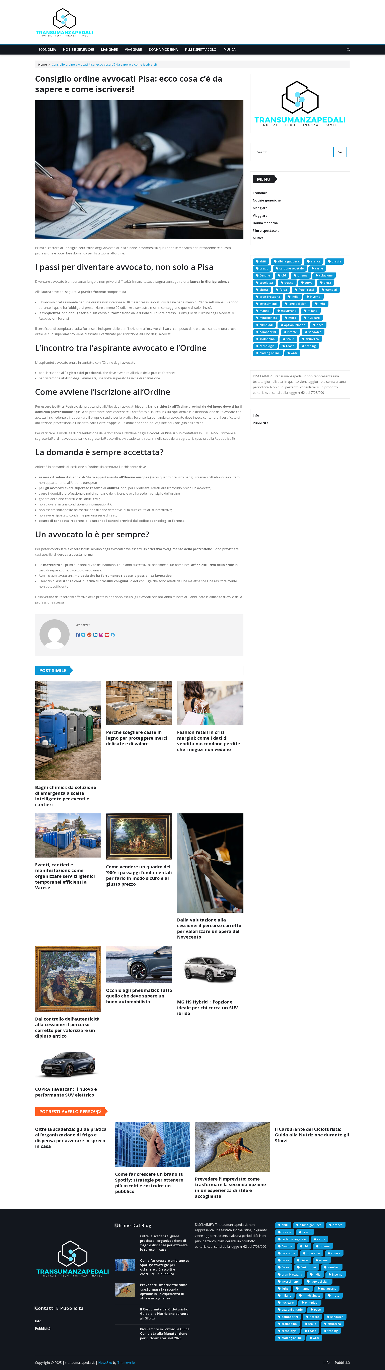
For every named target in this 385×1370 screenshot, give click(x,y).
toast (290, 346)
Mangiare (109, 49)
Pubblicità (260, 423)
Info (256, 415)
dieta (327, 283)
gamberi (331, 290)
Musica (230, 49)
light (322, 304)
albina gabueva (288, 261)
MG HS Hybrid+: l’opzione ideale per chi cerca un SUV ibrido (207, 1007)
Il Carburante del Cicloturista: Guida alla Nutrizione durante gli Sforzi (312, 1134)
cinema (302, 275)
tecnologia (267, 346)
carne (319, 268)
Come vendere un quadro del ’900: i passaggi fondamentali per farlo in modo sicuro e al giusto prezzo (139, 875)
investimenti (268, 304)
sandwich (314, 332)
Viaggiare (133, 49)
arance (315, 261)
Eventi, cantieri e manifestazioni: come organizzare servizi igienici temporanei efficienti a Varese (65, 876)
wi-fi (294, 353)
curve (308, 283)
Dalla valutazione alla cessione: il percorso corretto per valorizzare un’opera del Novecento (209, 928)
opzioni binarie (294, 325)
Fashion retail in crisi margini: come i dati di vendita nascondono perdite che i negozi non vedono (208, 740)
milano (312, 311)
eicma (263, 290)
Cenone (264, 275)
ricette (292, 332)
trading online (269, 353)
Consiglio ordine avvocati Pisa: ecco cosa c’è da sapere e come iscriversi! (104, 64)
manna (264, 311)
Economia (47, 49)
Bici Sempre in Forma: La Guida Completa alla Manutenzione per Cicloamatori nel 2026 (164, 1333)
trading (310, 346)
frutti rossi (306, 290)
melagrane (288, 311)
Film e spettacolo (201, 49)
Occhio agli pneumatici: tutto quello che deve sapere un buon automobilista (139, 995)
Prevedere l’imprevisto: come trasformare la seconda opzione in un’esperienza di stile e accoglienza (230, 1187)
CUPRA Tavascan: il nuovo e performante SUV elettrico (66, 1092)
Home (42, 64)
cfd (283, 275)
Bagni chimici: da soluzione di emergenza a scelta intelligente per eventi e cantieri (65, 795)
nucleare (314, 318)
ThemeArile (126, 1362)
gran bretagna (269, 297)
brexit (263, 268)
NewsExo (105, 1362)
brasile (336, 261)
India (295, 297)
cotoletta (266, 283)
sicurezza (312, 339)
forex (283, 290)
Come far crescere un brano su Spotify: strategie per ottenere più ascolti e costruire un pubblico (149, 1182)
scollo (290, 339)
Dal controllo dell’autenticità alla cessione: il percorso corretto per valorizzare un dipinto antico (67, 1027)
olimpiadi (266, 325)
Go (340, 152)
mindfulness (268, 318)
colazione (325, 275)
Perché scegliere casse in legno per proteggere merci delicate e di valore (136, 737)
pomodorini (267, 332)
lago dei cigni (298, 304)
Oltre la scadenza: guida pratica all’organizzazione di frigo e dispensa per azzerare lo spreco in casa (71, 1137)
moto (292, 318)
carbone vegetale (291, 268)
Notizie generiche (78, 49)
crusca (288, 283)
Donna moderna (163, 49)
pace (320, 325)
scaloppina (267, 339)
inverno (315, 297)
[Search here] (348, 49)
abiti (262, 261)
